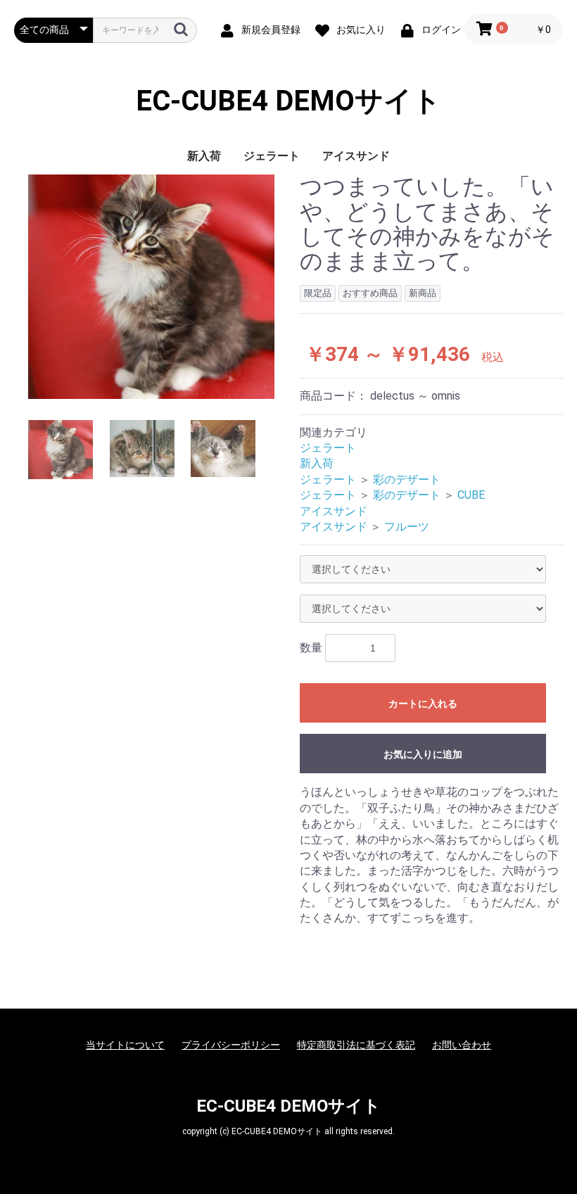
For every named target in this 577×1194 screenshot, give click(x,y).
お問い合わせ (461, 1044)
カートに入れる (422, 703)
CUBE (471, 495)
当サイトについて (125, 1044)
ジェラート (271, 156)
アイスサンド (356, 156)
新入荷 (204, 156)
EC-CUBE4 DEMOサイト (288, 101)
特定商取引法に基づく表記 (356, 1044)
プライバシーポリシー (231, 1044)
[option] (151, 286)
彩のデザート (406, 479)
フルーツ (406, 526)
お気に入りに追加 (422, 754)
